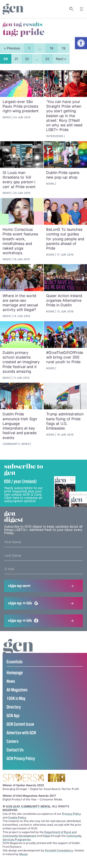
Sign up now (19, 585)
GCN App (12, 716)
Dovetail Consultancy (59, 850)
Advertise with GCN (21, 733)
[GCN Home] (13, 9)
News (10, 681)
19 (63, 48)
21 (16, 59)
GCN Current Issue (20, 724)
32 (47, 59)
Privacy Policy (71, 813)
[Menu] (81, 9)
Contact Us (15, 750)
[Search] (71, 9)
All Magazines (17, 690)
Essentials (14, 662)
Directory (13, 707)
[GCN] (19, 651)
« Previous (12, 48)
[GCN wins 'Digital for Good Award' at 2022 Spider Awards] (23, 778)
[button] (81, 43)
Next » (61, 59)
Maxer (23, 854)
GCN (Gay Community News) (28, 806)
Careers (12, 741)
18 (51, 48)
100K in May (15, 699)
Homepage (14, 673)
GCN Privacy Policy (20, 759)
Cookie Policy (17, 817)
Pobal (46, 836)
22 (27, 59)
